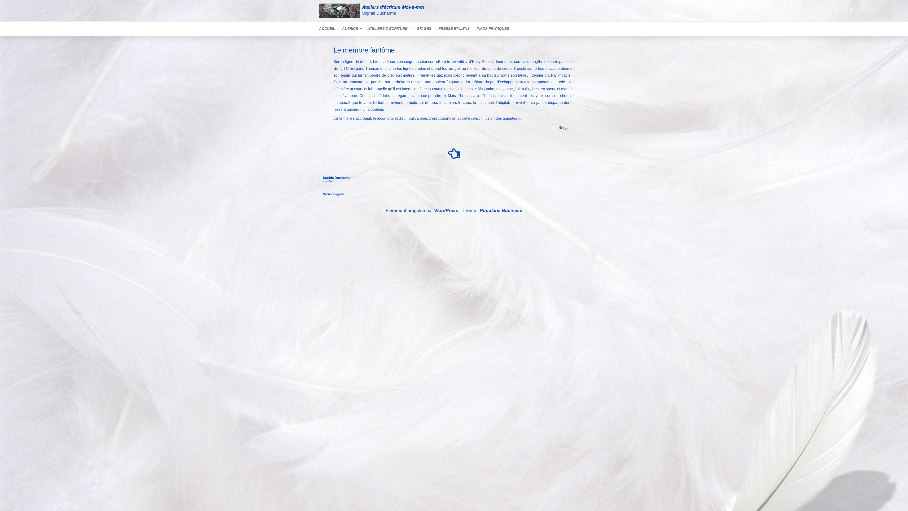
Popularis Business (501, 210)
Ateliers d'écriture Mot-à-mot (393, 7)
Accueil (327, 28)
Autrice (350, 28)
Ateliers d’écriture (387, 28)
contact (329, 181)
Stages (424, 28)
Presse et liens (454, 28)
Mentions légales (334, 194)
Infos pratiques (493, 28)
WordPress (446, 210)
